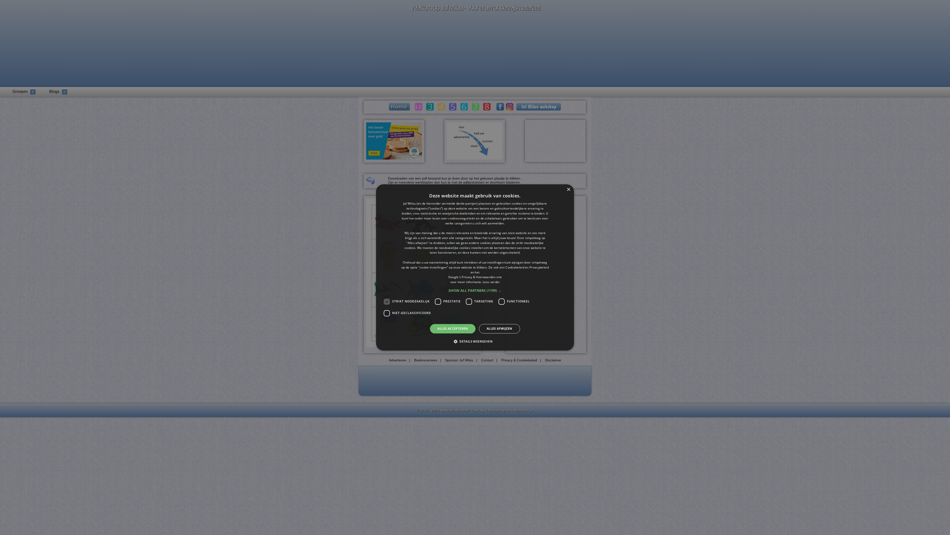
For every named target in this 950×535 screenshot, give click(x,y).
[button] (475, 290)
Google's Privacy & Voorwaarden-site (475, 277)
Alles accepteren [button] (452, 328)
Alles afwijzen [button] (499, 328)
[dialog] (475, 267)
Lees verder (491, 282)
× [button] (568, 189)
